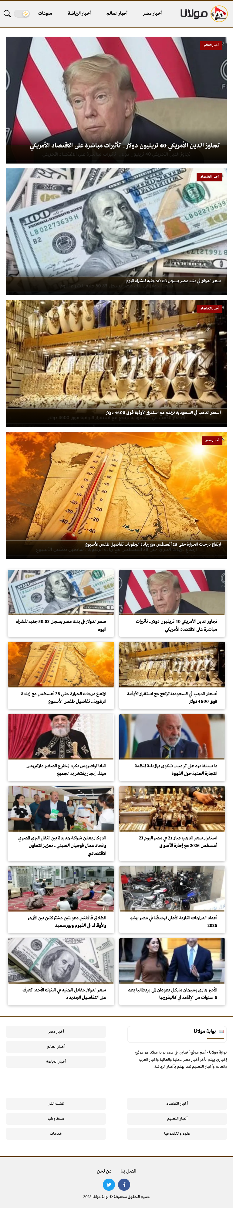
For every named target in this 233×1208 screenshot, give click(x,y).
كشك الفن (56, 1103)
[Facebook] (124, 1185)
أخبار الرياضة (79, 14)
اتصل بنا (128, 1171)
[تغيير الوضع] (22, 14)
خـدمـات (56, 1133)
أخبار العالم (116, 14)
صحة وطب (56, 1118)
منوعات (45, 14)
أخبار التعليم (177, 1118)
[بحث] (7, 13)
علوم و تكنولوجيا (177, 1133)
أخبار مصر (152, 14)
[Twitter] (109, 1185)
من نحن (104, 1171)
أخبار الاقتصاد (177, 1103)
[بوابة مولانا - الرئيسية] (203, 14)
